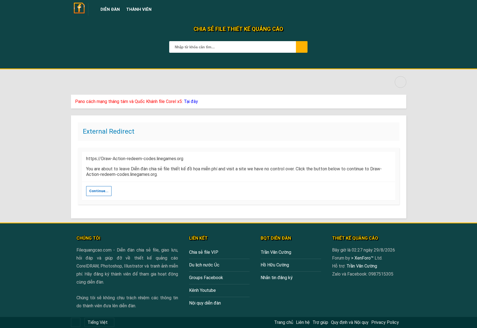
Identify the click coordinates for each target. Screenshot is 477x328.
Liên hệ (303, 322)
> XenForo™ (363, 258)
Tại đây (191, 101)
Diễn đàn (110, 9)
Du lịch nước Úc (204, 265)
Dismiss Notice (403, 100)
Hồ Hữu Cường (275, 265)
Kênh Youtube (202, 290)
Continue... (98, 191)
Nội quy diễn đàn (205, 303)
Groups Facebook (206, 277)
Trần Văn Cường (276, 252)
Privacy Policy (385, 322)
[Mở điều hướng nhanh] (400, 82)
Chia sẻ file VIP (203, 252)
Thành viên (139, 9)
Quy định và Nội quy (350, 322)
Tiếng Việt (98, 322)
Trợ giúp (320, 322)
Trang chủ (283, 322)
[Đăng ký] (388, 9)
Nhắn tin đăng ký (277, 277)
